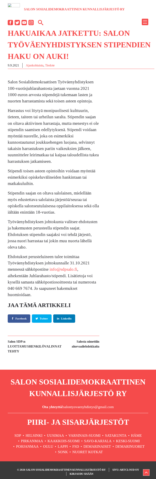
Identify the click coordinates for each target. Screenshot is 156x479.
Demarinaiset (97, 446)
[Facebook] (10, 22)
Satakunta (116, 435)
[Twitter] (17, 22)
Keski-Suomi (128, 441)
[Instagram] (31, 22)
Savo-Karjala (98, 441)
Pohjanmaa (27, 446)
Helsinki (34, 435)
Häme (136, 435)
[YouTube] (24, 22)
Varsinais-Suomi (84, 435)
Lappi (63, 446)
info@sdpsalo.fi (63, 269)
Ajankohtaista (34, 65)
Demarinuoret (130, 446)
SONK (63, 452)
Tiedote (50, 65)
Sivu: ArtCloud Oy (125, 469)
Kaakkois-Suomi (64, 441)
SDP (17, 435)
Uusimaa (55, 435)
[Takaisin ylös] (146, 472)
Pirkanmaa (32, 441)
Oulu (48, 446)
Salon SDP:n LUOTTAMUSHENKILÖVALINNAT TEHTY (35, 346)
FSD (75, 446)
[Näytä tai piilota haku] (40, 22)
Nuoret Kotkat (87, 452)
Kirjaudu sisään (81, 473)
